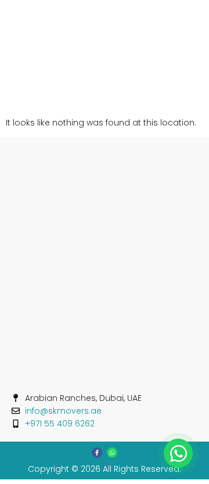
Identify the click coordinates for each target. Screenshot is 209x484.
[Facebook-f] (97, 452)
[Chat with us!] (178, 453)
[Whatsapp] (112, 452)
